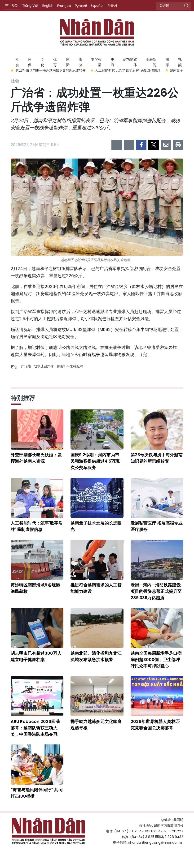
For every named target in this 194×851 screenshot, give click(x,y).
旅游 (80, 61)
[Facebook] (141, 145)
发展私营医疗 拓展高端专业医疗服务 (157, 526)
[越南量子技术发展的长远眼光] (97, 498)
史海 (112, 61)
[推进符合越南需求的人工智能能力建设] (97, 560)
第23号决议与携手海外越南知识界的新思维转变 (157, 458)
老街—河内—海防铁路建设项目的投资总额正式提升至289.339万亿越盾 (156, 591)
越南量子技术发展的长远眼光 (96, 526)
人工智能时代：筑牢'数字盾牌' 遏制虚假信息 (37, 526)
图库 (167, 61)
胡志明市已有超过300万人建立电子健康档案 (36, 656)
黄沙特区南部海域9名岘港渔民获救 (35, 588)
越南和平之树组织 (70, 366)
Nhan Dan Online (97, 32)
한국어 (112, 5)
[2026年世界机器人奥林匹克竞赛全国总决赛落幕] (157, 696)
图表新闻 (151, 61)
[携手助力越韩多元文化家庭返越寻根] (97, 696)
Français (64, 5)
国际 (68, 61)
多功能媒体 (130, 61)
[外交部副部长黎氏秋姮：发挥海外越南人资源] (37, 429)
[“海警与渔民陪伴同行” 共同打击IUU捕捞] (37, 764)
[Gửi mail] (166, 145)
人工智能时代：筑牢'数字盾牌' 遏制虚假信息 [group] (127, 70)
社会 (17, 61)
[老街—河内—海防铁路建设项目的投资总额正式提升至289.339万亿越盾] (157, 560)
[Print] (178, 145)
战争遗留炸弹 (44, 366)
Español (97, 5)
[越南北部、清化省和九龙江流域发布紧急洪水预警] (97, 628)
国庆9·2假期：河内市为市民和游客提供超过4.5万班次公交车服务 (95, 461)
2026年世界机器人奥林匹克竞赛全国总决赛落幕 (155, 724)
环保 (29, 61)
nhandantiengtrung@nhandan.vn (155, 842)
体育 (55, 61)
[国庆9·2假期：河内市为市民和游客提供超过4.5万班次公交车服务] (97, 429)
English (47, 5)
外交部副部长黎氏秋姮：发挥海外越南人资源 (36, 458)
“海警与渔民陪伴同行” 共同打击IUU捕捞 (37, 793)
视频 (180, 61)
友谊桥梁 (96, 61)
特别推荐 (23, 398)
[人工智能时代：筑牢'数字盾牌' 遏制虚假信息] (37, 498)
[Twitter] (153, 145)
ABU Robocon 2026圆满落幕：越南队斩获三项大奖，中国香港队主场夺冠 (35, 727)
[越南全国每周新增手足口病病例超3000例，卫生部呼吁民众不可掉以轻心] (157, 628)
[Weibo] (116, 145)
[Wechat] (129, 145)
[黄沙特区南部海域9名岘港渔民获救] (37, 560)
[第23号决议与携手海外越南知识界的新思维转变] (157, 429)
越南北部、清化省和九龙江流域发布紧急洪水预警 (96, 656)
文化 (42, 61)
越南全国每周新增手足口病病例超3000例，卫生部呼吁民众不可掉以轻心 (156, 659)
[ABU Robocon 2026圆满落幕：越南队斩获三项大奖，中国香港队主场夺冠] (37, 696)
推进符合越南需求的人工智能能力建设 (96, 588)
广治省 (26, 366)
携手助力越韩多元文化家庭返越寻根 (96, 724)
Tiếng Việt (30, 5)
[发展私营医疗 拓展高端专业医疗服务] (157, 498)
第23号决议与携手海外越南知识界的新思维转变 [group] (50, 70)
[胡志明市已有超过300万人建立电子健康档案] (37, 628)
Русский (81, 5)
